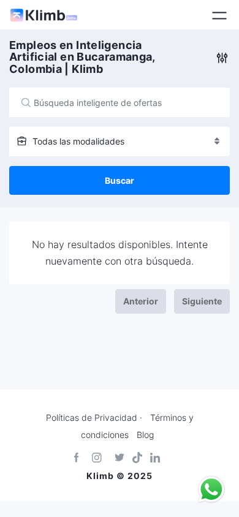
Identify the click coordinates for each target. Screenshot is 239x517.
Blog (145, 435)
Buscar (119, 180)
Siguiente (202, 301)
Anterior (140, 301)
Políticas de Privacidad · (94, 418)
